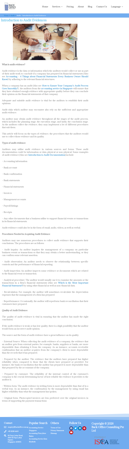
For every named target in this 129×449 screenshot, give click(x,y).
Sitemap (54, 433)
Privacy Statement (57, 430)
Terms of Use (56, 428)
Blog (90, 6)
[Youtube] (71, 432)
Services (56, 6)
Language (116, 6)
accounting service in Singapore (57, 88)
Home (45, 6)
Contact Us (101, 6)
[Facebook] (71, 428)
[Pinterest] (84, 428)
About (81, 6)
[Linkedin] (80, 428)
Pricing (70, 6)
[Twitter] (76, 428)
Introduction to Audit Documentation (46, 155)
